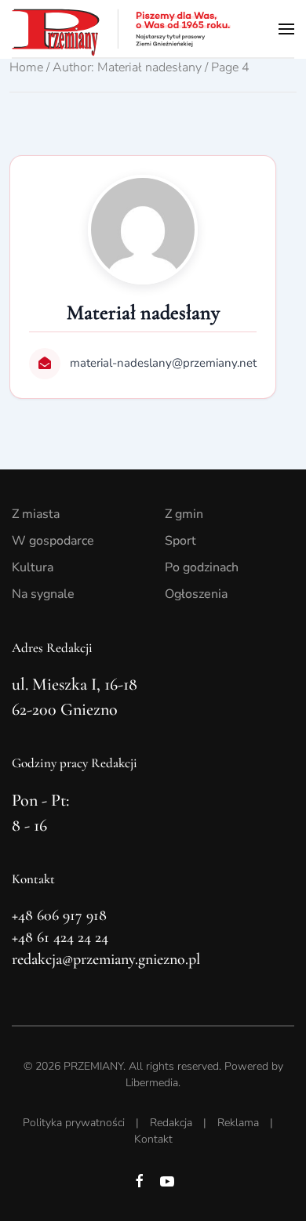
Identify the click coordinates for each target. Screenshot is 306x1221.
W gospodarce (53, 540)
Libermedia (152, 1082)
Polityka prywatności (74, 1122)
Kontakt (153, 1139)
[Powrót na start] (121, 28)
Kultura (32, 567)
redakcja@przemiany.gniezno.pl (106, 959)
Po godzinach (202, 567)
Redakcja (171, 1122)
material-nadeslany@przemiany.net (163, 363)
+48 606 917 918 (59, 915)
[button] (286, 28)
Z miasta (36, 514)
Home (26, 67)
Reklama (238, 1122)
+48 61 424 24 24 (60, 937)
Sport (180, 540)
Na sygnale (43, 594)
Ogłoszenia (196, 594)
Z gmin (184, 514)
